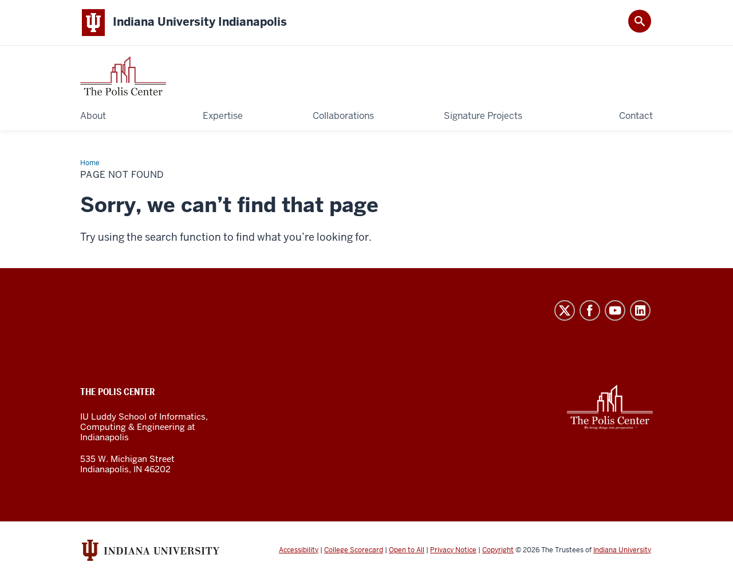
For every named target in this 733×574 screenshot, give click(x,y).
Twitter (564, 310)
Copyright (498, 550)
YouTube (615, 310)
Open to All (406, 550)
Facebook (590, 310)
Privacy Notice (453, 550)
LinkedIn (640, 310)
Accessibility (298, 550)
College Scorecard (353, 550)
